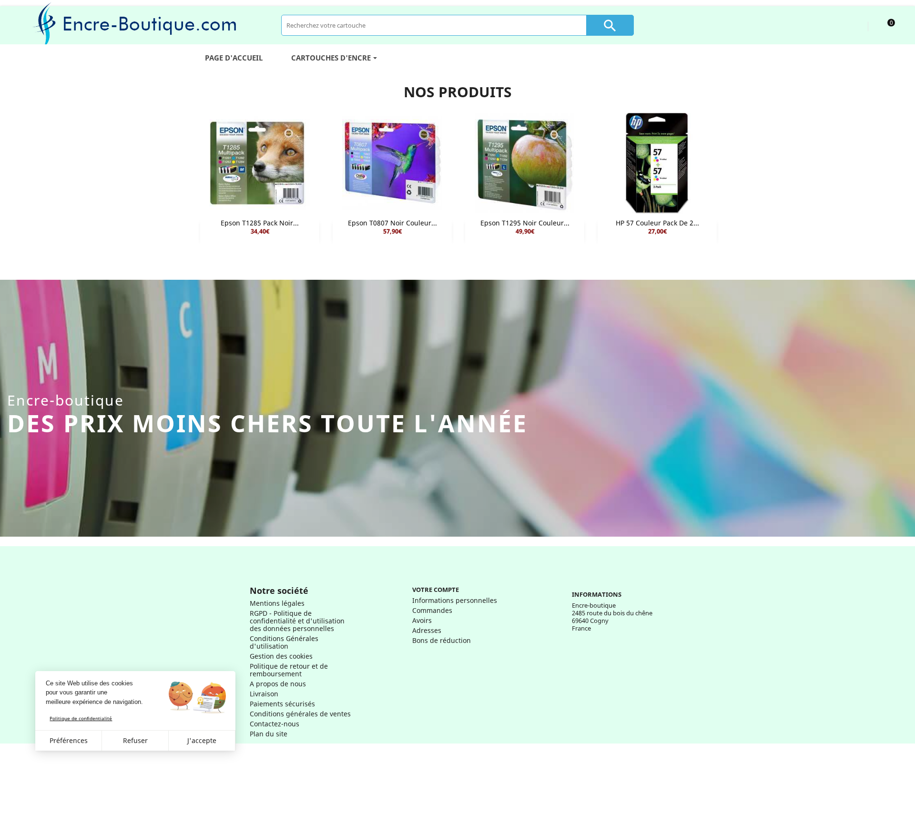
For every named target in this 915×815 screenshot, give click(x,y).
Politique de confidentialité (81, 718)
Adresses (426, 630)
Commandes (432, 610)
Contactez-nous (274, 723)
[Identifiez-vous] (852, 25)
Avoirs (422, 620)
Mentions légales (277, 603)
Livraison (264, 693)
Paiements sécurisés (282, 703)
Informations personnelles (454, 600)
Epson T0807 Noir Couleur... (392, 222)
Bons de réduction (441, 640)
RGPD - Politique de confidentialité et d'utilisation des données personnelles (297, 621)
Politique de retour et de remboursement (289, 670)
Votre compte (435, 589)
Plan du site (268, 733)
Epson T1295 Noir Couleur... (524, 222)
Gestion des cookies (281, 656)
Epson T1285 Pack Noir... (260, 222)
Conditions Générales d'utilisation (284, 642)
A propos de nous (278, 683)
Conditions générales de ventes (300, 713)
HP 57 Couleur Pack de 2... (657, 222)
